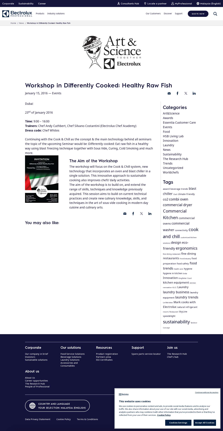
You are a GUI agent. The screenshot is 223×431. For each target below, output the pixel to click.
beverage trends (179, 188)
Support (178, 13)
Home (13, 23)
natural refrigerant (187, 306)
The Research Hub (175, 159)
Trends (167, 163)
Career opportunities (36, 380)
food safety (183, 263)
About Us (30, 377)
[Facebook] (177, 93)
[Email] (169, 93)
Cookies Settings (178, 422)
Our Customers (153, 13)
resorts (166, 312)
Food (166, 132)
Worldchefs (171, 172)
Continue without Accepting (206, 392)
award (166, 188)
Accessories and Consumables (69, 364)
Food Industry (185, 259)
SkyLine (183, 311)
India (185, 273)
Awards (168, 118)
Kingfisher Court (185, 278)
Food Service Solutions (73, 353)
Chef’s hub (172, 356)
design (176, 242)
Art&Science (171, 113)
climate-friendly (186, 194)
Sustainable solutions (36, 359)
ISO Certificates (104, 359)
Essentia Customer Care (179, 123)
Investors (30, 356)
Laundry (168, 145)
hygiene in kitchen (172, 273)
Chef (175, 194)
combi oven (178, 199)
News (21, 23)
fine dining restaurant (172, 254)
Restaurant (173, 312)
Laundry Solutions (70, 359)
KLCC (174, 287)
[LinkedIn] (194, 93)
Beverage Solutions (71, 356)
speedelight (169, 315)
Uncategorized (173, 168)
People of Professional (37, 386)
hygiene (188, 268)
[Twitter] (186, 93)
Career (42, 3)
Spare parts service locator (146, 353)
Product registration (107, 353)
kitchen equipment (176, 282)
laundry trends (186, 297)
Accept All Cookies (204, 422)
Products (40, 13)
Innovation (170, 141)
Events (56, 93)
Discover (168, 13)
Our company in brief (36, 353)
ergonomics (186, 248)
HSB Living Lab (173, 136)
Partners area (103, 356)
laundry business (176, 292)
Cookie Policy (63, 419)
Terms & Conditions (87, 419)
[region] (167, 408)
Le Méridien (168, 302)
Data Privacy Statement (37, 419)
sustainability (176, 322)
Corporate (8, 3)
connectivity (181, 230)
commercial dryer (177, 204)
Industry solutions (56, 13)
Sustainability (26, 3)
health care (178, 269)
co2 (165, 199)
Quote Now (198, 13)
